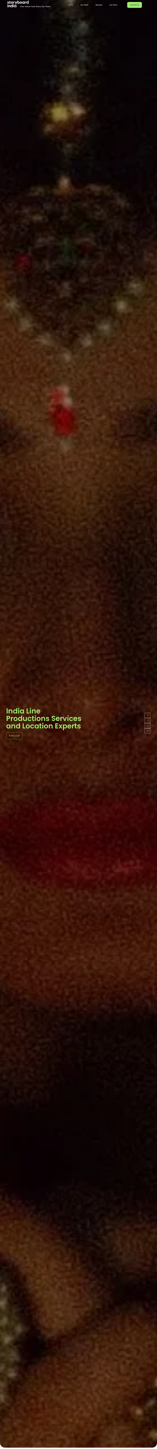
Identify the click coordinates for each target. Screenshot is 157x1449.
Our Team (113, 5)
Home (70, 5)
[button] (14, 735)
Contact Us (134, 5)
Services (99, 5)
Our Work (84, 5)
